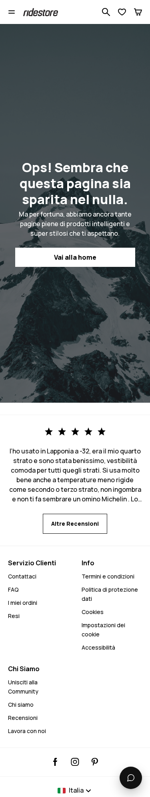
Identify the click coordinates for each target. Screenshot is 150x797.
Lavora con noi (27, 731)
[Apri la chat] (131, 778)
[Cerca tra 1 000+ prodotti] (106, 12)
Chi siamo (21, 704)
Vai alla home (75, 257)
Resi (14, 616)
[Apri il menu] (11, 12)
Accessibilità (98, 647)
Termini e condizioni (108, 576)
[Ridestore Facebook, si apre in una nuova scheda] (55, 761)
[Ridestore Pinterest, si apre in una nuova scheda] (94, 761)
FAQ (13, 589)
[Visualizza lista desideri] (122, 12)
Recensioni (23, 717)
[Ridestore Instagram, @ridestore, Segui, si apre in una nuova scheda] (75, 761)
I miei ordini (22, 602)
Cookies (93, 612)
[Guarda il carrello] (138, 12)
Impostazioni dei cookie (103, 629)
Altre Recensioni (75, 523)
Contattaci (22, 576)
